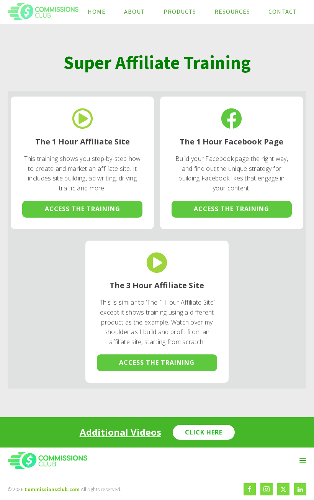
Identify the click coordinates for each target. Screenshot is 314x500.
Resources (232, 11)
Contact (282, 11)
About (134, 11)
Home (97, 11)
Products (180, 11)
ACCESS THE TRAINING (82, 209)
